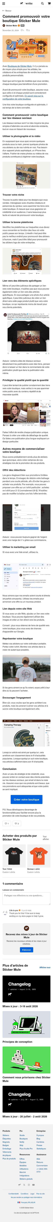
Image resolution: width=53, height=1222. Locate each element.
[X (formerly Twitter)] (24, 1184)
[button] (26, 799)
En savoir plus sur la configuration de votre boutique (23, 97)
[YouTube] (33, 1184)
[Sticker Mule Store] (20, 1184)
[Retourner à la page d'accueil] (21, 3)
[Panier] (49, 3)
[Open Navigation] (3, 3)
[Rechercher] (42, 3)
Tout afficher (46, 837)
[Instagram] (29, 1184)
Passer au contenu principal (2, 2)
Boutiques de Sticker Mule (20, 66)
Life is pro (13, 910)
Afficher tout (44, 967)
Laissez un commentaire (13, 890)
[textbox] (26, 441)
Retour (8, 10)
